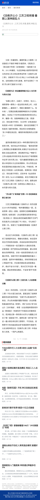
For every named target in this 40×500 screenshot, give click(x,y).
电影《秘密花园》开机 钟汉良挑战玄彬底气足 (20, 389)
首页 (3, 8)
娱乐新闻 (17, 8)
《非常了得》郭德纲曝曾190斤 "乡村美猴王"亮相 (20, 427)
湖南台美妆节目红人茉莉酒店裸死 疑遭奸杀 (20, 446)
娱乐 (9, 8)
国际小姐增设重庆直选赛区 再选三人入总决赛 (20, 369)
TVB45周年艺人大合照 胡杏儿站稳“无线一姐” (19, 349)
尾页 (25, 339)
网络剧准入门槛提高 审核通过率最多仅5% (19, 466)
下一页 (22, 339)
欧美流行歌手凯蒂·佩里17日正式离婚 (18, 408)
